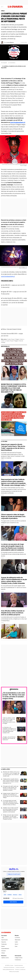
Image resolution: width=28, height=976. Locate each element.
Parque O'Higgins (14, 341)
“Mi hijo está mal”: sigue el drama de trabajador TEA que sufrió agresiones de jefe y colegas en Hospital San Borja (10, 817)
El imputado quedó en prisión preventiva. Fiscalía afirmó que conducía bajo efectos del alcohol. (13, 554)
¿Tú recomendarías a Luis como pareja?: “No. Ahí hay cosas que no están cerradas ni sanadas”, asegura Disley (13, 696)
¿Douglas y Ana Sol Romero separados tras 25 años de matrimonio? (9, 738)
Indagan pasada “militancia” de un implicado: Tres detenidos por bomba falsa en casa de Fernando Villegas (11, 795)
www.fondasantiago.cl (8, 276)
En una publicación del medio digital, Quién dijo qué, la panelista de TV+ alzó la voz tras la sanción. (13, 587)
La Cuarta (7, 341)
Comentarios (12, 62)
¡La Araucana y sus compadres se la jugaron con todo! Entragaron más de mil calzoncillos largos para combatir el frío (9, 730)
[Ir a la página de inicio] (15, 7)
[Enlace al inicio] (14, 689)
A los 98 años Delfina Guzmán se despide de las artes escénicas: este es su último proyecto (12, 613)
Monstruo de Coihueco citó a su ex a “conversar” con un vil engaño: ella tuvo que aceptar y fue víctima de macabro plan (13, 388)
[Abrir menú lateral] (2, 7)
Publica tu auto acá (14, 874)
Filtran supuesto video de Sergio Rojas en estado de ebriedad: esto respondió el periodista (13, 516)
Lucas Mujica (10, 42)
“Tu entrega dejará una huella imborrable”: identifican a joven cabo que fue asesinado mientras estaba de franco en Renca (10, 802)
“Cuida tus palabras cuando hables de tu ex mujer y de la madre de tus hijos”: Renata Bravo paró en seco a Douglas (8, 720)
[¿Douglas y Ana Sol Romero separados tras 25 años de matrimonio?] (21, 738)
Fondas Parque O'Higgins (13, 339)
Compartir (4, 62)
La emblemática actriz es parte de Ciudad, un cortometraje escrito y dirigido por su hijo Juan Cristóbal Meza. (14, 619)
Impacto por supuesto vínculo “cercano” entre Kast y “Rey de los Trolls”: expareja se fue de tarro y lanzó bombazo (13, 447)
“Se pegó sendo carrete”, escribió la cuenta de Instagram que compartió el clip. (13, 521)
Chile (3, 11)
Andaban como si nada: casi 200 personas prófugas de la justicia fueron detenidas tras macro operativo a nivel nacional (10, 810)
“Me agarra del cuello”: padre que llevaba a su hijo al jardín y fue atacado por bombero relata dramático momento (10, 788)
